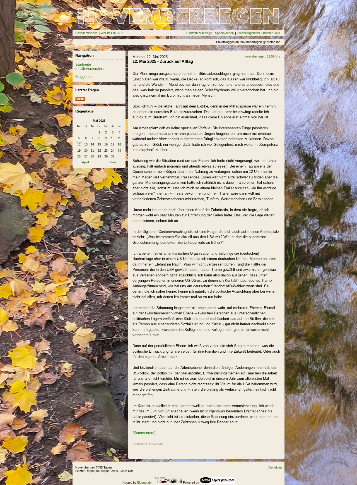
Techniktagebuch (248, 33)
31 (112, 156)
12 (79, 144)
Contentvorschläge (199, 33)
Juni (113, 162)
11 (119, 138)
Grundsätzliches (86, 33)
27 (86, 156)
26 (79, 156)
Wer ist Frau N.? (112, 33)
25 (119, 150)
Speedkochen (224, 33)
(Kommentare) (143, 433)
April (85, 162)
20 (86, 150)
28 (92, 156)
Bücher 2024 (271, 33)
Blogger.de (83, 77)
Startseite (83, 64)
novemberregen (254, 56)
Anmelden (275, 467)
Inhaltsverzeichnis (90, 68)
